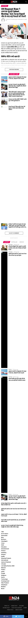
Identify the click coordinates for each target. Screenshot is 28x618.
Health (3, 556)
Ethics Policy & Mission (17, 607)
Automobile (4, 535)
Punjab (3, 573)
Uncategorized (5, 581)
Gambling (3, 552)
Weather (3, 586)
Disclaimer (21, 605)
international (4, 560)
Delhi (2, 545)
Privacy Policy (10, 609)
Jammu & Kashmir (6, 562)
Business (3, 539)
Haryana (3, 554)
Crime (2, 543)
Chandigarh (4, 541)
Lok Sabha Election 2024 (7, 566)
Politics (3, 569)
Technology (4, 579)
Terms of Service (18, 609)
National (3, 567)
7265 (2, 531)
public (3, 571)
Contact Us (6, 605)
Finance (3, 550)
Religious (3, 575)
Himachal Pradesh (6, 558)
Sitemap (25, 607)
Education (4, 547)
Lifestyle (3, 564)
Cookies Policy (14, 605)
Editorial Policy (6, 607)
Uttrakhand (4, 584)
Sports (3, 577)
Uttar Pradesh (5, 583)
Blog (2, 537)
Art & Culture (4, 533)
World (2, 588)
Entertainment (5, 548)
